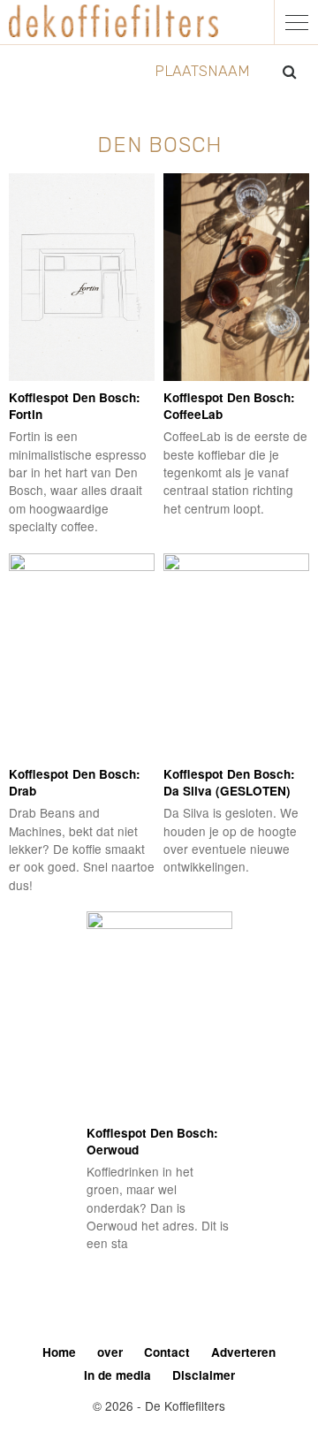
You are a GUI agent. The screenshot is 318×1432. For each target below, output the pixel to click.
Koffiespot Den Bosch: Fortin (74, 406)
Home (59, 1352)
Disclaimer (203, 1375)
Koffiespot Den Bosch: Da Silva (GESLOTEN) (229, 782)
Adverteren (243, 1352)
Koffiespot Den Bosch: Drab (74, 782)
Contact (167, 1352)
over (110, 1352)
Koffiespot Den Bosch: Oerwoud (152, 1141)
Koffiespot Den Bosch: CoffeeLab (229, 406)
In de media (117, 1375)
